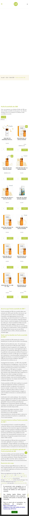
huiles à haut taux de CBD (20, 483)
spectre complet (10, 475)
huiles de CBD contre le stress (13, 476)
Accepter (14, 512)
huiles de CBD (21, 109)
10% (12, 480)
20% (9, 480)
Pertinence (3, 119)
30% (6, 480)
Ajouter (10, 149)
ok (3, 117)
